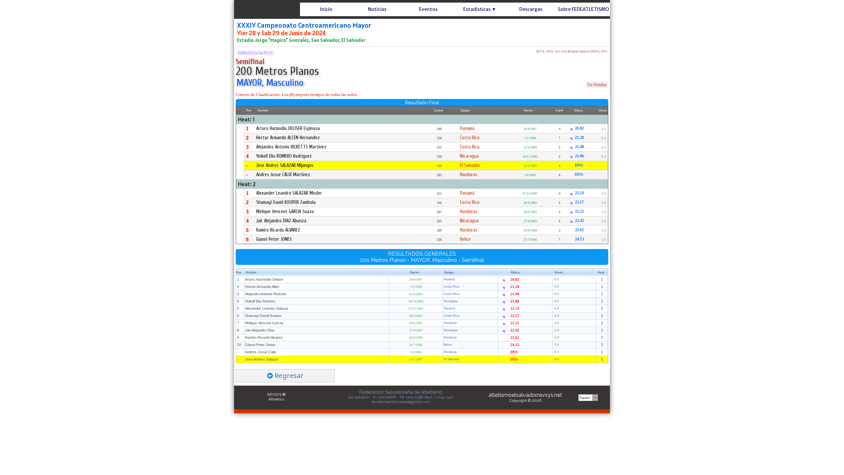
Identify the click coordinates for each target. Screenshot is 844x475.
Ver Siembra (597, 84)
